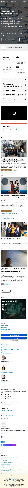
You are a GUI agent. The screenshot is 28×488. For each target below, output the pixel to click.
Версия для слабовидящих (6, 472)
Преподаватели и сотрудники (7, 462)
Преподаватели (6, 346)
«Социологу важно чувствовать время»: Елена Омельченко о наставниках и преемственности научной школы (13, 269)
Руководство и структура (6, 458)
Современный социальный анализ (9, 437)
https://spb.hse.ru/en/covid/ (6, 410)
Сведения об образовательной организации (9, 457)
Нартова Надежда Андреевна (7, 362)
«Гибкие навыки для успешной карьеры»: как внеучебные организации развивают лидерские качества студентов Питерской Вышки (14, 197)
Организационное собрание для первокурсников (12, 128)
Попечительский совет (5, 463)
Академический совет (7, 352)
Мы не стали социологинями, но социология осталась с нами (10, 239)
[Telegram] (4, 442)
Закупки (2, 467)
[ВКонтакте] (2, 442)
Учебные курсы (5, 344)
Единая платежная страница (6, 473)
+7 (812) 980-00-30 (9, 415)
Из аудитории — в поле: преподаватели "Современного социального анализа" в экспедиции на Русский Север (13, 159)
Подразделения (4, 460)
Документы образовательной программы (11, 349)
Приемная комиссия (14, 335)
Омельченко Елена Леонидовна (7, 372)
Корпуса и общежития (5, 465)
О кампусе (4, 455)
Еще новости (5, 291)
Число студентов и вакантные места (10, 347)
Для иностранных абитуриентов (14, 338)
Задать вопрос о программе (10, 40)
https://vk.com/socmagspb (6, 404)
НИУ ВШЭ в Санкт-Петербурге (9, 1)
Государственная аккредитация (19, 70)
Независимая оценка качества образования (21, 73)
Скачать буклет (14, 340)
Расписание (5, 351)
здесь (13, 479)
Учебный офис (4, 386)
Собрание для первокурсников (14, 47)
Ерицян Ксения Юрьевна (5, 381)
